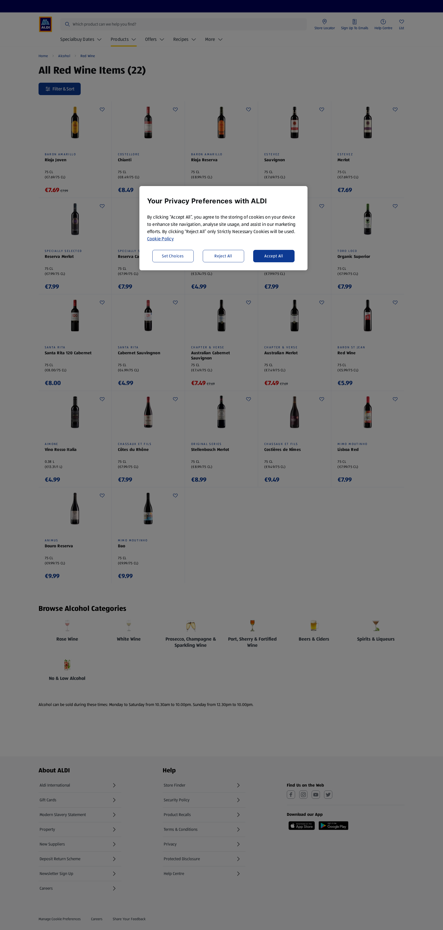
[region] (223, 228)
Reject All (223, 256)
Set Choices (173, 256)
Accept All (273, 256)
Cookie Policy (160, 238)
